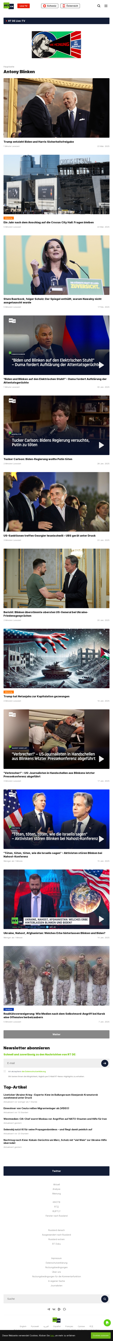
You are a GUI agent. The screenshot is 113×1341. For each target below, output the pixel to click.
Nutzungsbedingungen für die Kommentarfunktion (56, 1276)
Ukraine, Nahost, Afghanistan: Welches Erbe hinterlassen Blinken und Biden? (54, 933)
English (23, 1326)
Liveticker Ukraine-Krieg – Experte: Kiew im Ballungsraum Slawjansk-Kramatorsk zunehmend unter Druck (51, 1096)
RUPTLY (56, 1211)
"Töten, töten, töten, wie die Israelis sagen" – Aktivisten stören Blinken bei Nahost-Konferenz (53, 854)
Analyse (56, 1189)
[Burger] (105, 5)
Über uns (56, 1272)
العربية (46, 1326)
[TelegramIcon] (48, 1309)
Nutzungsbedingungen (56, 1267)
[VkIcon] (53, 1309)
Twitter (56, 1171)
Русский (35, 1326)
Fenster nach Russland (57, 1215)
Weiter (56, 1034)
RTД (56, 1206)
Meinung (56, 1193)
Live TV (23, 6)
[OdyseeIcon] (64, 1309)
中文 (91, 1326)
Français (69, 1326)
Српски (81, 1326)
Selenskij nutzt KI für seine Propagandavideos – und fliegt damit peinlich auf (48, 1129)
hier (52, 1335)
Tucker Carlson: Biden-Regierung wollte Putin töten (38, 459)
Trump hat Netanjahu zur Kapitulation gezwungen (36, 696)
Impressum (56, 1258)
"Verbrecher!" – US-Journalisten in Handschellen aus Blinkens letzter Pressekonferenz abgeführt (49, 774)
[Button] (104, 1063)
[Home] (9, 5)
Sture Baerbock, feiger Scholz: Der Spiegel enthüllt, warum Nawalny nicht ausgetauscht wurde (53, 300)
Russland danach (56, 1230)
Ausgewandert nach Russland (56, 1234)
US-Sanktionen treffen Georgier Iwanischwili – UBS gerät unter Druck (50, 535)
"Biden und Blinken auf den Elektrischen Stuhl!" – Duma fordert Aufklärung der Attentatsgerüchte (55, 380)
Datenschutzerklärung (56, 1263)
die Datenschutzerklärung (34, 1071)
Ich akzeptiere (27, 1071)
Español (57, 1326)
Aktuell (56, 1184)
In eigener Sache (56, 1281)
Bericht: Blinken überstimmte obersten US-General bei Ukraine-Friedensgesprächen (46, 614)
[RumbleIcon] (59, 1309)
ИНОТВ (56, 1202)
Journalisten (56, 1285)
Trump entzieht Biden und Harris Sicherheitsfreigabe (39, 141)
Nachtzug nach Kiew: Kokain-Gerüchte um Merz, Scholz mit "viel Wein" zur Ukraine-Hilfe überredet (55, 1141)
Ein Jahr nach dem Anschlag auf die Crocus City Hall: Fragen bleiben (49, 222)
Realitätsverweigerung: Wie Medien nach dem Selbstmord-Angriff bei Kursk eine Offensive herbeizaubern (54, 1015)
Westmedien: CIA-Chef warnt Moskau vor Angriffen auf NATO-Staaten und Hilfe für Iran (55, 1118)
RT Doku (56, 1244)
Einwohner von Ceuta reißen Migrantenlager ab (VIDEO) (36, 1108)
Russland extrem (56, 1239)
